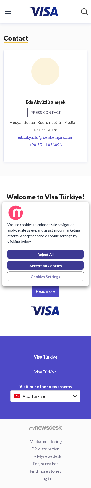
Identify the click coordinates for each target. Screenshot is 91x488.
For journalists (46, 463)
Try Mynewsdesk (45, 456)
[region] (45, 244)
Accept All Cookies (45, 265)
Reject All (46, 254)
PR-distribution (46, 448)
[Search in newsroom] (84, 11)
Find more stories (45, 471)
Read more (46, 291)
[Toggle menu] (8, 12)
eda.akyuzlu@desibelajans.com (45, 137)
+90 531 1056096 (45, 144)
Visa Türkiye (45, 371)
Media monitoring (45, 441)
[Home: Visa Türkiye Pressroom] (44, 11)
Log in (45, 478)
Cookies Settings (45, 276)
